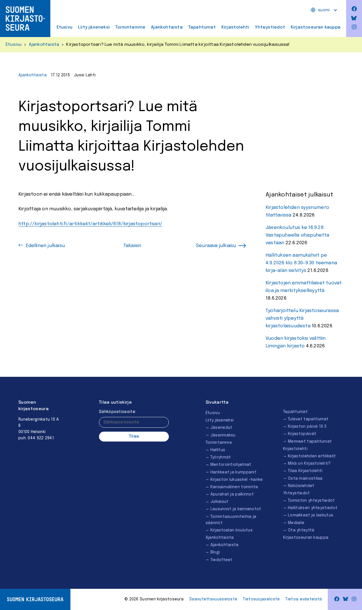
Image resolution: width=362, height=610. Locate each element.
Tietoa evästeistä (303, 599)
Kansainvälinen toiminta (234, 487)
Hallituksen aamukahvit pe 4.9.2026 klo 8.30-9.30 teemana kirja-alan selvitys (301, 263)
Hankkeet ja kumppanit (233, 472)
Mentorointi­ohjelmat (230, 465)
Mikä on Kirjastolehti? (309, 464)
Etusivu (64, 27)
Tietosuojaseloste (261, 599)
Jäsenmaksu (223, 435)
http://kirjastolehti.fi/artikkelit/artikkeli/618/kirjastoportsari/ (90, 224)
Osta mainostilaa (305, 479)
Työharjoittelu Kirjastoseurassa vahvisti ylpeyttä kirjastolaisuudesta (302, 318)
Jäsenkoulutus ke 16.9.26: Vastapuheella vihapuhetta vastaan (297, 235)
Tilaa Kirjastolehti (305, 471)
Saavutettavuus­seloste (213, 599)
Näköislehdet (301, 486)
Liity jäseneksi (94, 27)
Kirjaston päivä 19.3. (307, 427)
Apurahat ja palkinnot (232, 494)
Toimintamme (130, 27)
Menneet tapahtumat (310, 442)
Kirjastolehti (235, 27)
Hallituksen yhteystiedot (312, 508)
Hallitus (217, 450)
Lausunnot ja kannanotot (235, 509)
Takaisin (132, 245)
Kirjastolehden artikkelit (312, 456)
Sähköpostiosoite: (117, 412)
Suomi (324, 10)
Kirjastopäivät (302, 434)
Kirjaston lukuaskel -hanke (236, 480)
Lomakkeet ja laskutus (310, 515)
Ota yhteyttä (301, 530)
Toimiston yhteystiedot (311, 501)
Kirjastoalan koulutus (231, 530)
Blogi (215, 552)
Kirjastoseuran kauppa (316, 27)
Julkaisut (219, 502)
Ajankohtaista (167, 27)
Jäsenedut (221, 428)
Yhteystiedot (270, 27)
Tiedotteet (221, 560)
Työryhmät (220, 457)
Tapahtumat (202, 27)
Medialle (296, 523)
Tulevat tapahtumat (308, 419)
